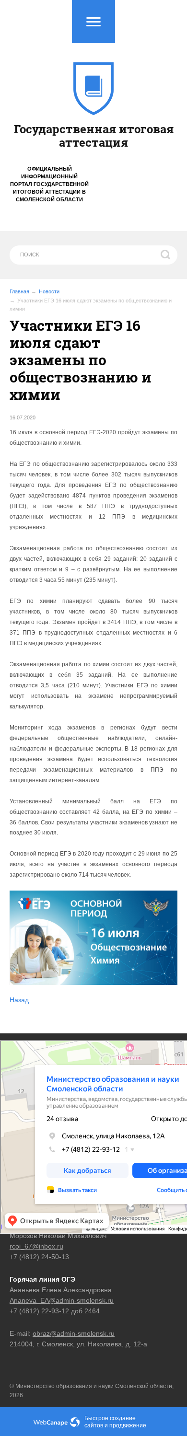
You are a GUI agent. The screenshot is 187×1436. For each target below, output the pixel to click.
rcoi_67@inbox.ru (36, 1246)
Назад (19, 1000)
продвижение (127, 1425)
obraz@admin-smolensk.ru (74, 1333)
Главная (19, 291)
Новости (49, 291)
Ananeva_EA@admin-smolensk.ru (62, 1300)
